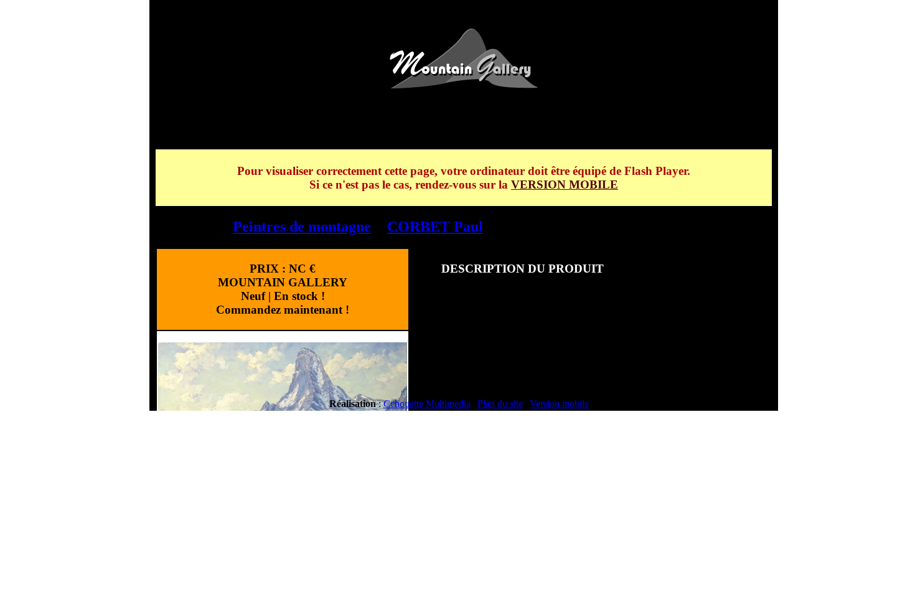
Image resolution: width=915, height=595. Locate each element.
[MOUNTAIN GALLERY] (464, 85)
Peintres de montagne (302, 226)
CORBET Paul (435, 226)
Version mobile (559, 403)
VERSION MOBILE (564, 184)
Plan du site (500, 403)
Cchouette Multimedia (427, 403)
